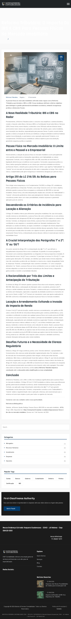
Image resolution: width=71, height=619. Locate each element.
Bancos (17, 478)
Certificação (10, 483)
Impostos (9, 461)
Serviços (39, 559)
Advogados (9, 443)
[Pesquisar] (63, 4)
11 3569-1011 (56, 539)
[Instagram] (21, 570)
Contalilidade (39, 478)
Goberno (27, 478)
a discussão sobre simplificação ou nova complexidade (34, 370)
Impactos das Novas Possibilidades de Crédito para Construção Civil (57, 585)
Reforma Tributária (12, 97)
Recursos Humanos (12, 448)
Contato (39, 566)
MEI (20, 483)
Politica (61, 478)
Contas (8, 478)
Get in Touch (11, 508)
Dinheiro (51, 478)
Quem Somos (41, 556)
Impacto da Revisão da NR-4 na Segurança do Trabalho (55, 596)
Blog (38, 563)
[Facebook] (17, 570)
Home (5, 39)
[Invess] (11, 4)
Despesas (9, 456)
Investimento (10, 452)
